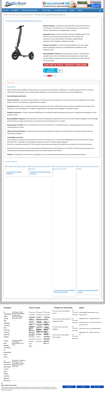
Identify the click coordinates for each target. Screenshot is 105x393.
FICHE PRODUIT (18, 163)
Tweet (45, 76)
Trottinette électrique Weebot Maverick (40, 173)
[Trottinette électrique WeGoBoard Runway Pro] (23, 42)
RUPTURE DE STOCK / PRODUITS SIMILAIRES (65, 64)
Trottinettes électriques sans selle (21, 15)
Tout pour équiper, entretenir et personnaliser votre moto (18, 343)
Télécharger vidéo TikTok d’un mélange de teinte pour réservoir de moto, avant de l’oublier (18, 315)
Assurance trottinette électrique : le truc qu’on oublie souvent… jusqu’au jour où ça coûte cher (18, 363)
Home (5, 15)
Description (10, 83)
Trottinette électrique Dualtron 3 (13, 173)
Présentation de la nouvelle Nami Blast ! (90, 328)
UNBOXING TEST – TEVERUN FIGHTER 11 (89, 318)
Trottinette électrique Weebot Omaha (88, 291)
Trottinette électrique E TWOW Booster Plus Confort (64, 291)
